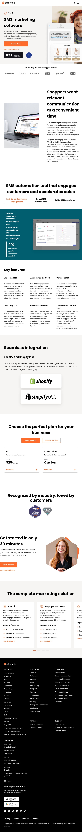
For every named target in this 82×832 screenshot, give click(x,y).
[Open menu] (78, 3)
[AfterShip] (9, 3)
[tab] (17, 200)
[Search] (74, 3)
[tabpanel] (41, 268)
